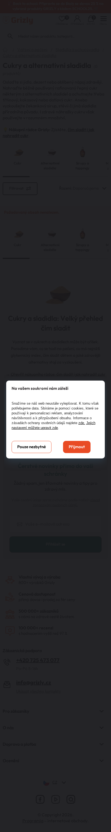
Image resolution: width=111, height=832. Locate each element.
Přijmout (77, 447)
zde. (81, 423)
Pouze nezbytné (31, 447)
